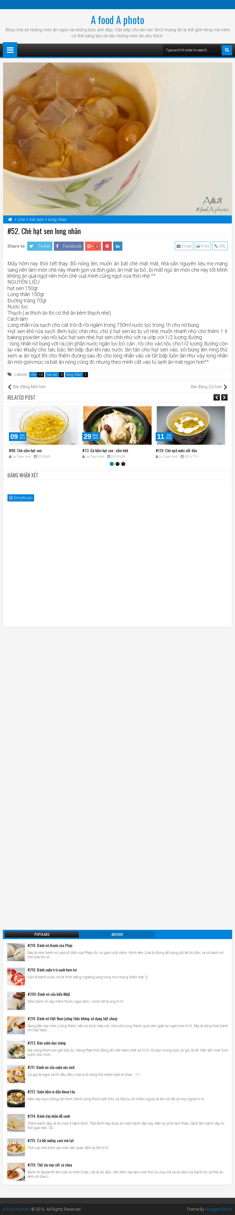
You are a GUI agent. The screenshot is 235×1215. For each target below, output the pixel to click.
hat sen (52, 375)
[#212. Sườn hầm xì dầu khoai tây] (16, 1098)
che (33, 375)
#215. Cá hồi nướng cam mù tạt (51, 1140)
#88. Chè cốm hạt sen (25, 450)
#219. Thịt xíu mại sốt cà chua (50, 1165)
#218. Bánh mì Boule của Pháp (50, 945)
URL (222, 246)
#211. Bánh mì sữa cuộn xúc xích (51, 1067)
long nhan (74, 375)
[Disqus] (117, 703)
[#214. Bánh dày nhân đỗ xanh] (16, 1123)
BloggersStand (218, 1209)
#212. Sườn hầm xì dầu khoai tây (51, 1091)
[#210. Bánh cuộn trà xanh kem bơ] (16, 976)
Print (204, 246)
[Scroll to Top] (226, 1206)
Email (186, 246)
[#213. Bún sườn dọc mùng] (16, 1050)
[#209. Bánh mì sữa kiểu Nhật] (16, 1001)
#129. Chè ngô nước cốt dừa (176, 450)
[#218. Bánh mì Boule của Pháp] (16, 952)
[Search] (227, 50)
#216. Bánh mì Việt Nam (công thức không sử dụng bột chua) (72, 1018)
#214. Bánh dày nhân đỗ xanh (49, 1116)
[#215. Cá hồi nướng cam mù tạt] (16, 1147)
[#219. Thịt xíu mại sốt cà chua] (16, 1172)
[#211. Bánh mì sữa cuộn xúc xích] (16, 1074)
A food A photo (117, 19)
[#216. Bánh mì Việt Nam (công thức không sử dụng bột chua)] (16, 1025)
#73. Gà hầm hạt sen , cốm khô (105, 450)
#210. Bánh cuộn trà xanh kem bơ (52, 970)
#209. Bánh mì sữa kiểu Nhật (49, 994)
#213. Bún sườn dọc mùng (47, 1043)
